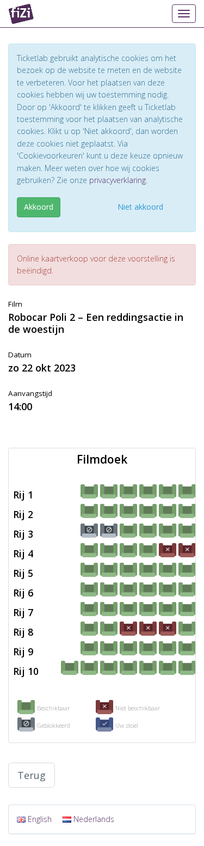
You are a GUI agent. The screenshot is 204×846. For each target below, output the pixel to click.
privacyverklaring (117, 180)
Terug (31, 775)
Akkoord (38, 207)
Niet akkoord (140, 207)
